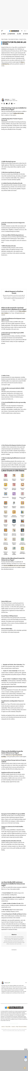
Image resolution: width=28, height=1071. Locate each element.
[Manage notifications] (25, 1068)
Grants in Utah (14, 525)
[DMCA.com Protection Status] (14, 1023)
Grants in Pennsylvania (22, 543)
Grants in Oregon (6, 516)
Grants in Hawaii (6, 525)
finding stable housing (19, 113)
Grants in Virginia (14, 543)
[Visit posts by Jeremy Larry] (2, 983)
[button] (2, 30)
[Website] (26, 983)
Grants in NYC (5, 497)
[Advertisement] (14, 15)
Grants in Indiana (14, 507)
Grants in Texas (22, 489)
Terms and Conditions (23, 1026)
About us (14, 934)
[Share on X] (4, 103)
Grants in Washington (22, 552)
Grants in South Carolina (6, 553)
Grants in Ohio (6, 489)
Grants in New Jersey (22, 498)
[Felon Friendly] (14, 31)
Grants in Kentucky (14, 534)
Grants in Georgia (14, 498)
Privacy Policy (8, 1026)
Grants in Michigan (14, 489)
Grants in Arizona (6, 507)
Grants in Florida (14, 479)
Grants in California (5, 479)
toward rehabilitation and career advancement (14, 565)
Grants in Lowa (22, 516)
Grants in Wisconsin (22, 525)
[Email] (7, 103)
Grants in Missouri (22, 534)
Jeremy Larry (7, 99)
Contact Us (13, 1026)
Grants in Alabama (22, 507)
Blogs (17, 1026)
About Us (3, 1026)
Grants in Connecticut (14, 516)
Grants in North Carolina (14, 553)
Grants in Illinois (22, 479)
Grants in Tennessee (5, 543)
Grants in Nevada (6, 534)
